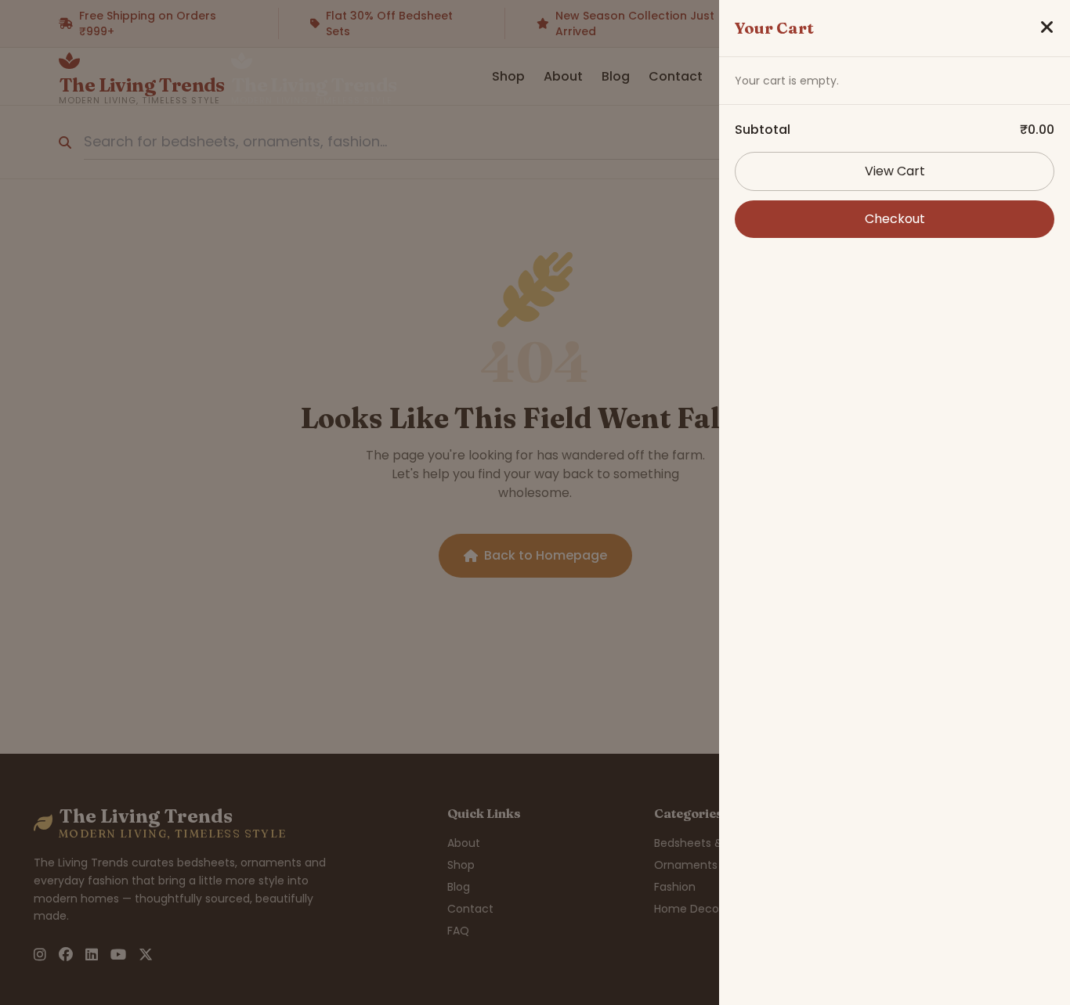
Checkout (895, 219)
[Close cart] (1047, 28)
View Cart (895, 171)
